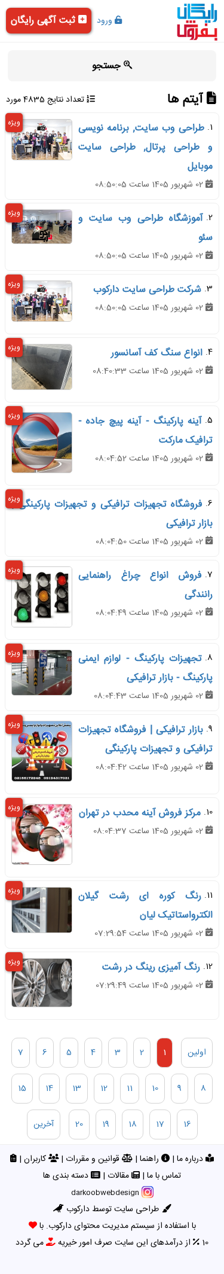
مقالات (119, 1176)
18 (132, 1124)
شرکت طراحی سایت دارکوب (147, 290)
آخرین (43, 1124)
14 (49, 1088)
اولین (197, 1053)
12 (104, 1088)
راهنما (150, 1159)
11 (130, 1088)
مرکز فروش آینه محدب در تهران (140, 813)
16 (187, 1124)
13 (76, 1088)
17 (160, 1124)
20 (79, 1124)
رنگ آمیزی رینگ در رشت (151, 967)
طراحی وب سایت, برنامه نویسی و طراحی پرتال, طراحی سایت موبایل (145, 147)
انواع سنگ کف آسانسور (156, 353)
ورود (106, 21)
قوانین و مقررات (94, 1159)
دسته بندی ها (67, 1176)
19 (105, 1124)
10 (155, 1088)
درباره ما (191, 1159)
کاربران (36, 1159)
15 (22, 1088)
